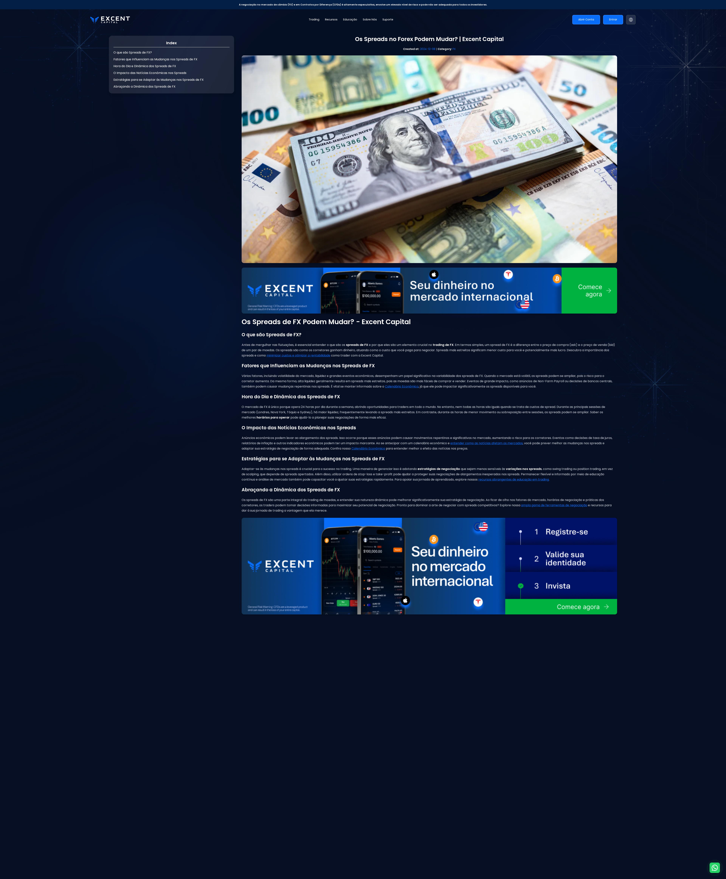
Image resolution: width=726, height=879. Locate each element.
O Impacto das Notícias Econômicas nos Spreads (149, 73)
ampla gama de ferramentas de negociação (554, 505)
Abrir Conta (586, 19)
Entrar (613, 19)
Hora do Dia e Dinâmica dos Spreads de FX (144, 66)
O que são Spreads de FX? (132, 52)
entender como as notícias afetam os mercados (486, 443)
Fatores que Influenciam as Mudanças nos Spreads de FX (155, 59)
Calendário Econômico (402, 386)
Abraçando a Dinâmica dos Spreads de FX (144, 86)
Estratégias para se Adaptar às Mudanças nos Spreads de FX (158, 80)
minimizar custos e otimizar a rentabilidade (298, 355)
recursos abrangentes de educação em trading (513, 479)
